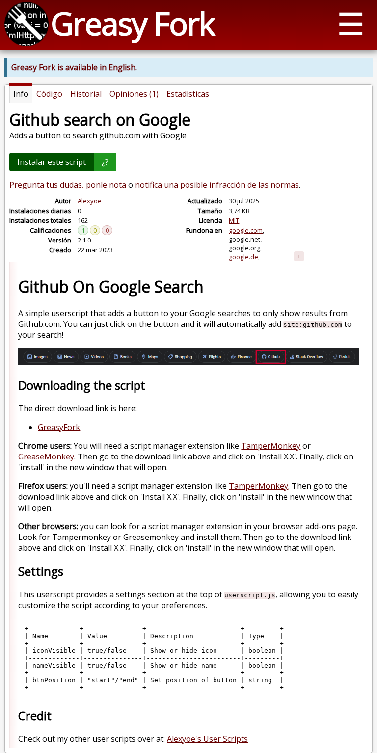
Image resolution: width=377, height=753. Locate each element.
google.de (243, 256)
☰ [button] (351, 23)
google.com (246, 230)
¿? (105, 162)
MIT (234, 220)
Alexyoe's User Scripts (207, 738)
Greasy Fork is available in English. (74, 67)
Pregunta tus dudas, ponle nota (67, 184)
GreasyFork (59, 427)
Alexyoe (90, 200)
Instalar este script (51, 162)
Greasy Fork (132, 23)
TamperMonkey (270, 445)
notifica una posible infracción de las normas (217, 184)
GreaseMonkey (46, 456)
